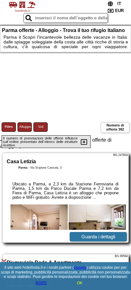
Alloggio (25, 126)
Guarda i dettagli (98, 236)
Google (80, 267)
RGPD (41, 283)
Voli (40, 126)
